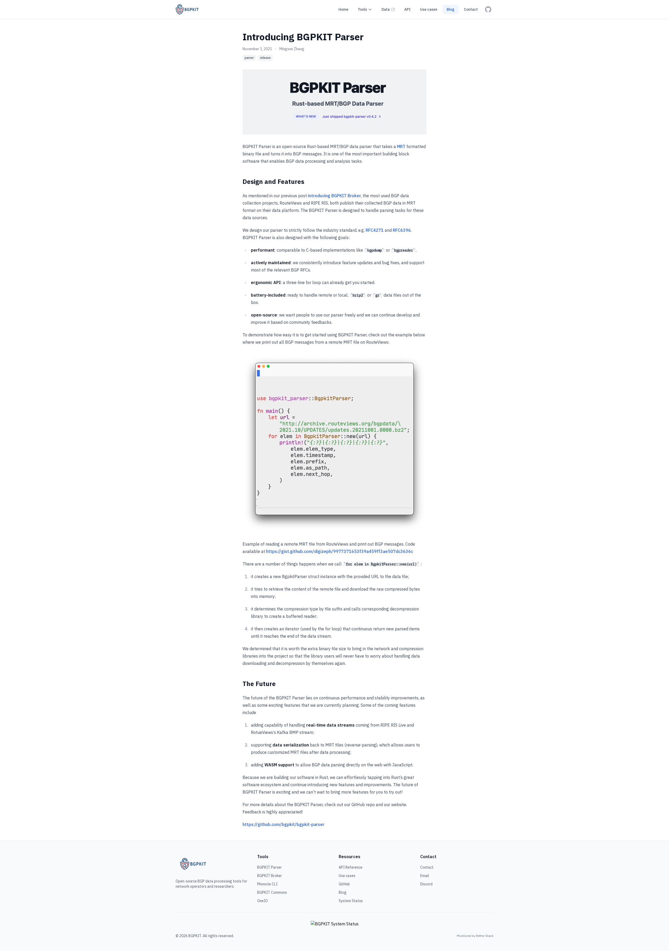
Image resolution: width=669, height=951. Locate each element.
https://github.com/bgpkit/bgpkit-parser (283, 824)
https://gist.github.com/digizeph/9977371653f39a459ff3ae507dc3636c (339, 551)
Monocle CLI (267, 884)
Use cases (347, 875)
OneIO (262, 900)
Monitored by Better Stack (475, 936)
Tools (362, 9)
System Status (351, 900)
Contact (427, 867)
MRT (401, 146)
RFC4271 (375, 230)
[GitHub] (488, 9)
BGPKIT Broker (269, 875)
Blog (343, 892)
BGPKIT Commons (272, 892)
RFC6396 (402, 230)
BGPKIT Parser (269, 867)
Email (424, 875)
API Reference (350, 867)
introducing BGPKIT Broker (334, 195)
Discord (426, 884)
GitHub (344, 884)
